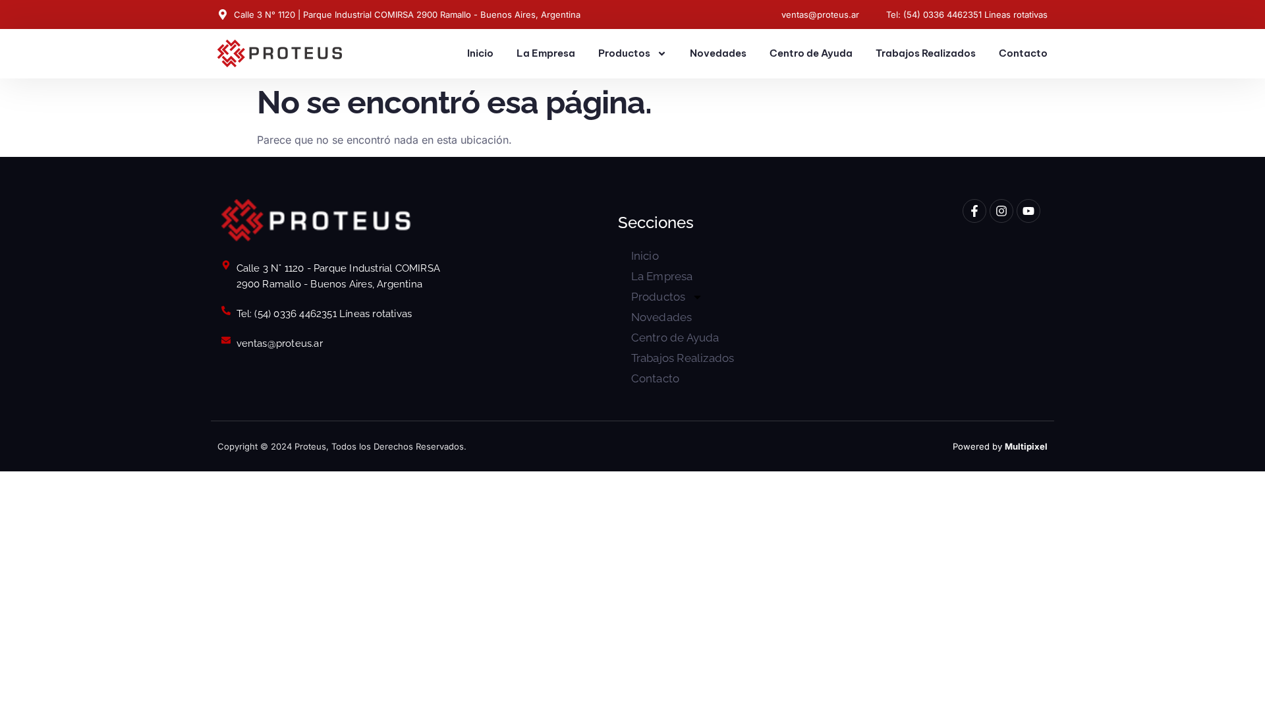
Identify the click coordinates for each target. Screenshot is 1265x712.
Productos (624, 53)
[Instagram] (1001, 211)
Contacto (1023, 53)
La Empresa (546, 53)
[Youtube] (1028, 211)
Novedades (718, 53)
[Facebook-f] (974, 211)
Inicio (480, 53)
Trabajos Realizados (926, 53)
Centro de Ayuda (811, 53)
